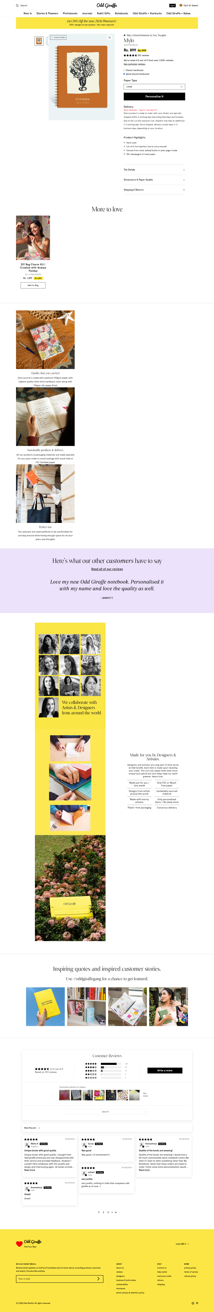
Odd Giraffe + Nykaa (178, 13)
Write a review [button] (165, 1070)
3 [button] (108, 1212)
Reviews (119, 1272)
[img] (31, 1139)
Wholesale (120, 1288)
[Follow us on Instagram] (193, 1303)
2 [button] (103, 1212)
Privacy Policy (190, 1268)
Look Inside (59, 37)
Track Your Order (164, 1276)
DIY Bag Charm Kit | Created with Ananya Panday (33, 267)
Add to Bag (33, 285)
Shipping (161, 1284)
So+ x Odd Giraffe (33, 274)
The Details (129, 169)
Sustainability (122, 1284)
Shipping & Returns (134, 189)
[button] (131, 55)
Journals (87, 13)
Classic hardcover (135, 70)
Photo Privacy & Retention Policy (130, 1293)
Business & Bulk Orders (126, 1280)
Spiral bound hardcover (137, 74)
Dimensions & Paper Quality (138, 179)
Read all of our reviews (107, 569)
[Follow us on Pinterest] (197, 1303)
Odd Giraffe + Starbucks (147, 13)
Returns (160, 1280)
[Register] (98, 1279)
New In (28, 13)
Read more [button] (29, 1170)
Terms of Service (191, 1272)
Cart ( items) (191, 5)
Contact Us (161, 1268)
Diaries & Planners (47, 13)
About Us (120, 1268)
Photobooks (70, 13)
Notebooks (121, 13)
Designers (120, 1276)
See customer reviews (134, 64)
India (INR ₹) (181, 1244)
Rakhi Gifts (103, 13)
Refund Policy (190, 1276)
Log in (172, 6)
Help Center (162, 1272)
